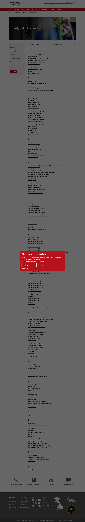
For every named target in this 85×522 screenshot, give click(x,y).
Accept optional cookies (29, 265)
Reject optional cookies (44, 265)
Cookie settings (25, 268)
